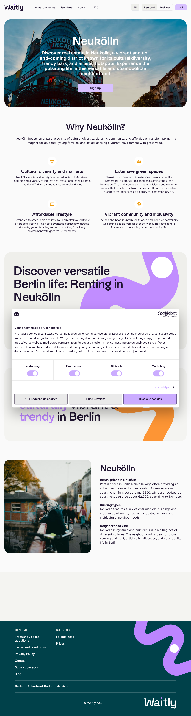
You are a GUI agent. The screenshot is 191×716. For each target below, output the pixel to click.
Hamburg (63, 686)
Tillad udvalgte (95, 398)
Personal (149, 7)
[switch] (74, 373)
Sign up (95, 88)
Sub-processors (26, 667)
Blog (18, 674)
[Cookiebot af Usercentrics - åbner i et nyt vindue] (160, 314)
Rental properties (44, 7)
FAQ (96, 7)
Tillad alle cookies (150, 398)
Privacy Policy (25, 654)
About (81, 7)
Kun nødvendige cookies (41, 398)
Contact (20, 660)
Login (181, 7)
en (135, 7)
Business (165, 7)
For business (65, 637)
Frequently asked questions (27, 638)
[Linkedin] (18, 703)
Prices (60, 643)
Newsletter (66, 7)
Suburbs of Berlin (40, 686)
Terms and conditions (30, 647)
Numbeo (175, 496)
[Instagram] (39, 703)
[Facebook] (28, 703)
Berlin (19, 686)
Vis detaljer (162, 387)
